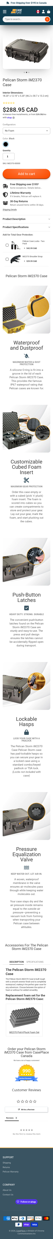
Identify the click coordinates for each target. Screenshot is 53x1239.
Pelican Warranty (11, 1171)
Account (43, 11)
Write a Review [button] (27, 1109)
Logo (16, 11)
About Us (7, 1190)
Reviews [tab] (10, 1118)
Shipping (7, 1162)
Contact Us (8, 1194)
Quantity (6, 150)
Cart (48, 11)
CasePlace (20, 1231)
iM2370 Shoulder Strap (32, 256)
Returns (6, 1167)
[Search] (47, 19)
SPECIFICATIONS (35, 962)
